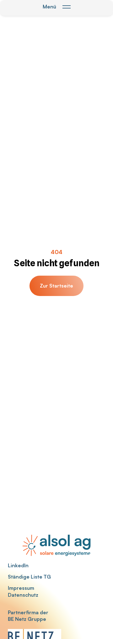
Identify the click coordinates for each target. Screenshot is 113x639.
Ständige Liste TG (29, 577)
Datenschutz (23, 595)
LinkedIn (18, 565)
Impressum (21, 588)
